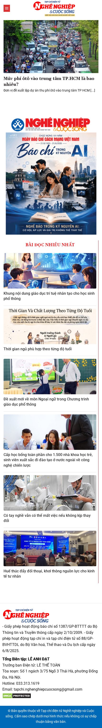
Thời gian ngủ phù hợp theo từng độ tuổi (38, 349)
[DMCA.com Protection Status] (16, 695)
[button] (7, 8)
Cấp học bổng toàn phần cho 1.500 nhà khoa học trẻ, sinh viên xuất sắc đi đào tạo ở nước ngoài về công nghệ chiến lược (48, 460)
